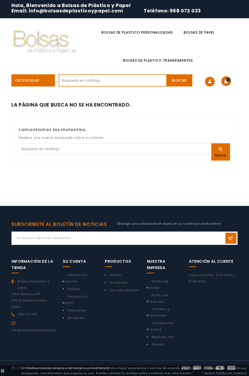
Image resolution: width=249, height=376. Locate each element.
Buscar (179, 80)
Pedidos (74, 289)
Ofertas (115, 275)
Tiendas (158, 344)
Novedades (119, 282)
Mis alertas (76, 318)
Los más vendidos (124, 290)
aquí (197, 373)
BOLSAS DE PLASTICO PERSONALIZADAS (137, 32)
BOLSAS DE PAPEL (199, 32)
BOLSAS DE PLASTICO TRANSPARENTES (158, 60)
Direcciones (77, 310)
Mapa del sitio (163, 337)
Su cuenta (74, 261)
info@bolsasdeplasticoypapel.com (76, 10)
